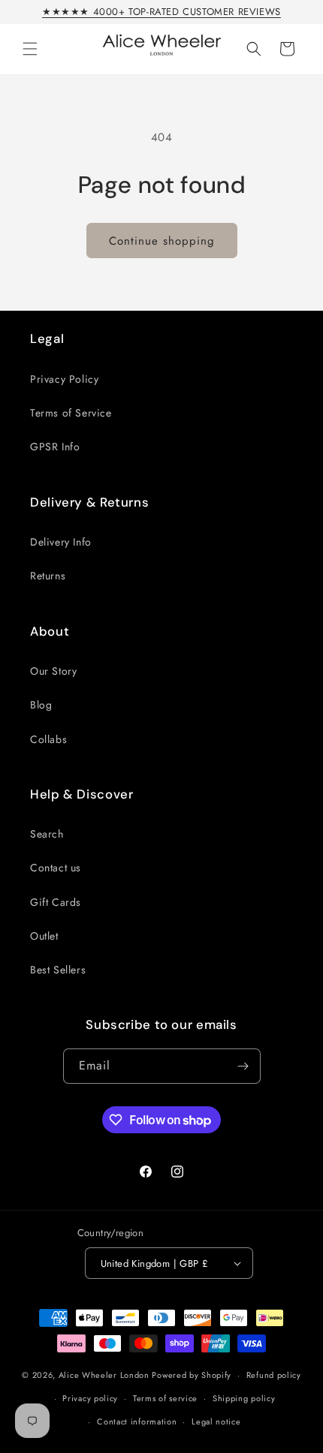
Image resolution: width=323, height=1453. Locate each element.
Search (47, 833)
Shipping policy (244, 1398)
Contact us (55, 867)
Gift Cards (55, 902)
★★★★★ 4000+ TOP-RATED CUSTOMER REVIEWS (161, 12)
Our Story (53, 670)
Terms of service (165, 1398)
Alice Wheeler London (104, 1375)
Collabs (48, 739)
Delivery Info (61, 541)
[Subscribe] (243, 1066)
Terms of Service (71, 412)
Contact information (137, 1421)
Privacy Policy (64, 379)
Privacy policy (90, 1398)
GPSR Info (55, 446)
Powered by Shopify (191, 1375)
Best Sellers (58, 969)
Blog (41, 704)
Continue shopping (162, 241)
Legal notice (216, 1421)
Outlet (44, 935)
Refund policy (273, 1375)
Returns (47, 575)
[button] (30, 48)
